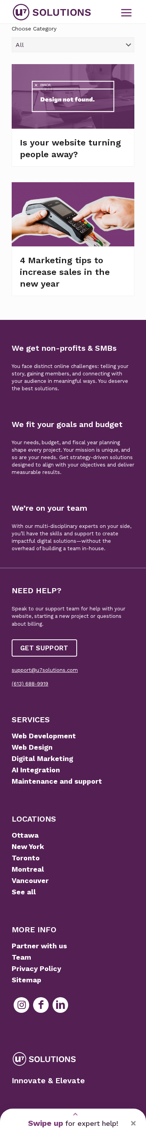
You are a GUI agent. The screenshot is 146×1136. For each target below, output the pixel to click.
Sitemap (26, 980)
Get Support (44, 648)
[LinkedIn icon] (60, 1005)
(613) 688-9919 (30, 684)
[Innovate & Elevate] (52, 12)
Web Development (44, 736)
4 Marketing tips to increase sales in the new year (65, 272)
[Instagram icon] (21, 1005)
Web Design (32, 747)
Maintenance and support (57, 781)
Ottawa (25, 835)
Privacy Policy (36, 968)
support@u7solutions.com (45, 670)
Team (21, 957)
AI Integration (36, 770)
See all (24, 892)
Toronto (26, 858)
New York (28, 846)
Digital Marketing (42, 758)
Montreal (28, 869)
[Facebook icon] (41, 1005)
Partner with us (39, 946)
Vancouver (30, 880)
